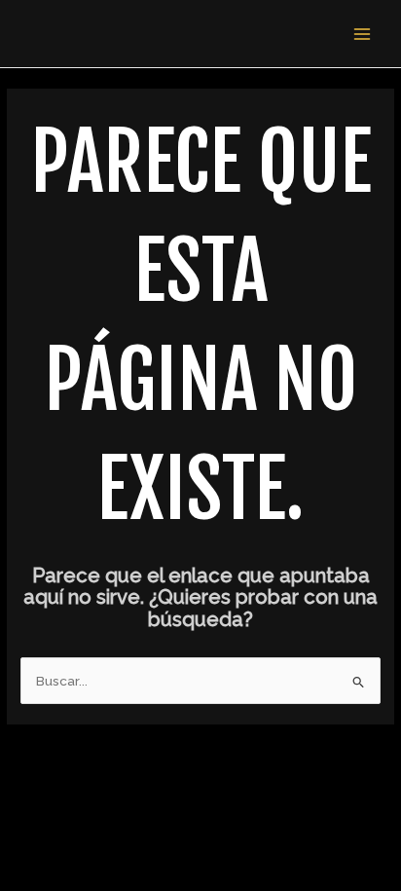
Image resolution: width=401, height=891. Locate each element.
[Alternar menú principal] (363, 34)
